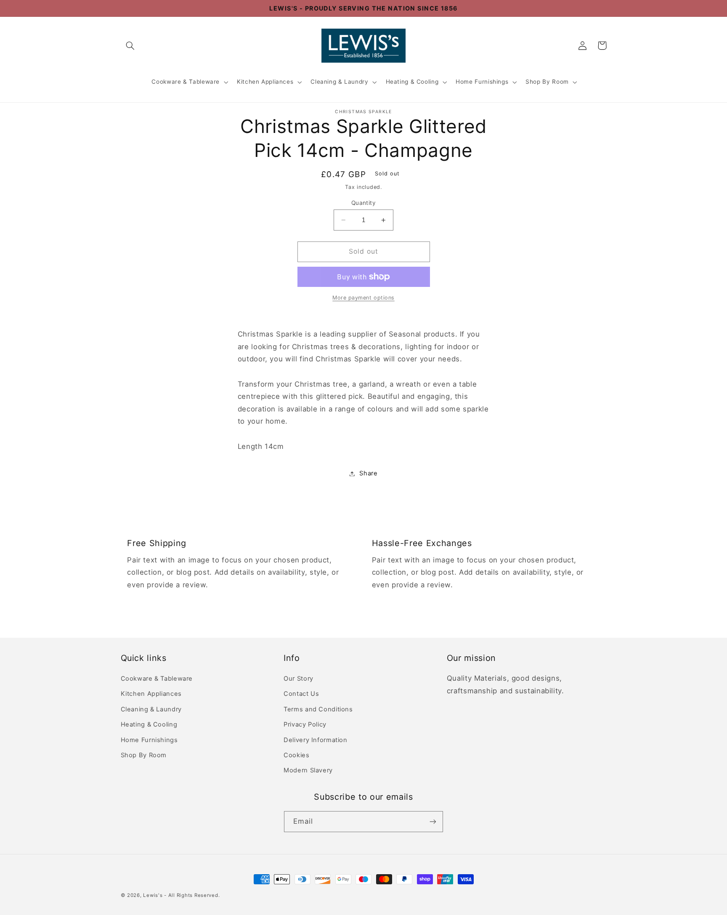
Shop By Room (547, 81)
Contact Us (301, 694)
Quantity (363, 202)
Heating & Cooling (412, 81)
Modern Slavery (308, 770)
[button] (130, 45)
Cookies (296, 755)
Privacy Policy (305, 724)
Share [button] (368, 473)
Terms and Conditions (318, 709)
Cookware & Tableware (185, 81)
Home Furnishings (482, 81)
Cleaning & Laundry (339, 81)
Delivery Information (316, 740)
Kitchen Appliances (265, 81)
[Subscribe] (433, 821)
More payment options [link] (363, 297)
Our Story (298, 678)
